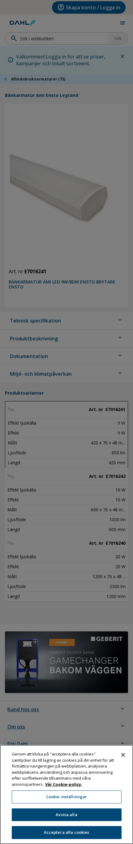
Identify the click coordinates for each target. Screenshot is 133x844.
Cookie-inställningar (66, 796)
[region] (66, 794)
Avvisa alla (66, 814)
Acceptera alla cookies (66, 832)
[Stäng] (123, 755)
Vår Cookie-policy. (63, 784)
